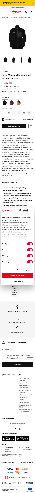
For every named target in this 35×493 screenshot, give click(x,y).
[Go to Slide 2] (14, 60)
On (11, 17)
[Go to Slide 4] (30, 60)
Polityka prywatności (30, 356)
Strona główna (5, 17)
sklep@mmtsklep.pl (27, 462)
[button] (17, 37)
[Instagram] (20, 428)
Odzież (15, 17)
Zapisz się (17, 364)
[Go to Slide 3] (22, 60)
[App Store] (8, 438)
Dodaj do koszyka (14, 126)
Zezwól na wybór (17, 281)
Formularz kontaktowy (8, 462)
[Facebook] (15, 428)
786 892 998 (9, 448)
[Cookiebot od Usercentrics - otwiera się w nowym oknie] (20, 210)
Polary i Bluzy (22, 17)
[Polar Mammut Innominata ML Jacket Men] (5, 102)
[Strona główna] (16, 11)
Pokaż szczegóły (23, 270)
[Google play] (23, 438)
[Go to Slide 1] (5, 60)
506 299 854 (26, 448)
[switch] (30, 249)
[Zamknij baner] (32, 210)
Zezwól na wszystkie (17, 275)
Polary (29, 17)
